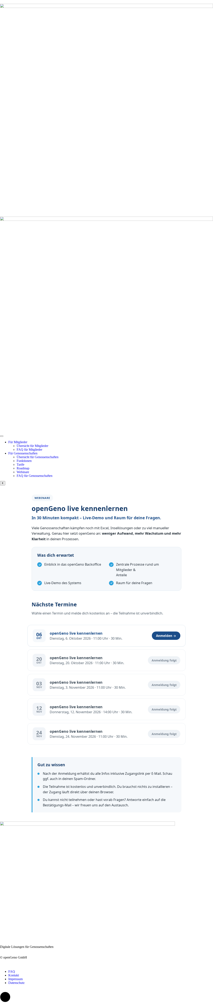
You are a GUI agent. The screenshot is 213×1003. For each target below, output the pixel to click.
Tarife (20, 464)
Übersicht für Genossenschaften (37, 457)
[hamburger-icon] (1, 436)
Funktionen (24, 461)
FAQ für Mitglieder (29, 449)
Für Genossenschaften (22, 453)
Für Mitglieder (17, 442)
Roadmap (23, 468)
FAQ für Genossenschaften (34, 475)
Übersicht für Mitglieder (32, 446)
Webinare (23, 472)
